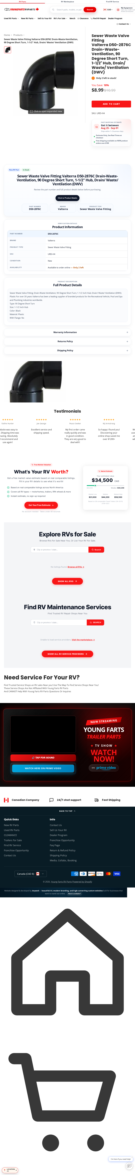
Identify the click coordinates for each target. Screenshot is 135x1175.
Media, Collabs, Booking (63, 860)
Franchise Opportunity (16, 850)
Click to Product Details (67, 198)
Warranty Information (65, 332)
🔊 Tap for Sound (43, 757)
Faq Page (55, 845)
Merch (72, 18)
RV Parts (22, 2)
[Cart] (67, 1170)
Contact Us (124, 24)
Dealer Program (115, 18)
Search (90, 10)
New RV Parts (27, 18)
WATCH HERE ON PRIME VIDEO (43, 768)
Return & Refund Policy (62, 850)
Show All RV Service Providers (66, 654)
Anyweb (36, 890)
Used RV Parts (10, 18)
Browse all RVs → (76, 567)
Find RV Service (112, 2)
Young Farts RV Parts (61, 881)
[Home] (21, 9)
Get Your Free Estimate (39, 505)
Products (18, 35)
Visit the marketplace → (83, 639)
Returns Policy (65, 341)
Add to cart (111, 103)
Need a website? (74, 894)
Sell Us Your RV (45, 18)
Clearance (84, 18)
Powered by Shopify (82, 881)
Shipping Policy (65, 350)
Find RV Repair (99, 18)
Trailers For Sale (13, 840)
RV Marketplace (67, 2)
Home (7, 35)
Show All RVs (65, 581)
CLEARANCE (10, 835)
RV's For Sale (59, 18)
